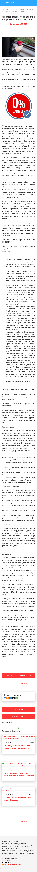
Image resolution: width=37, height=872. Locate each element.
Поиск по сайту (27, 846)
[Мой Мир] (10, 698)
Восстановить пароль (11, 846)
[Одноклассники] (7, 698)
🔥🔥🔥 (12, 864)
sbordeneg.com (8, 3)
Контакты (6, 842)
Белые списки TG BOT (18, 24)
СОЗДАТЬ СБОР (19, 709)
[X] (13, 698)
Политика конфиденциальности (14, 844)
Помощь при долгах (10, 851)
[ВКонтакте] (5, 698)
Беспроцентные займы (25, 853)
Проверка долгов (26, 851)
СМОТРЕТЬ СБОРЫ (18, 716)
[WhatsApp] (16, 698)
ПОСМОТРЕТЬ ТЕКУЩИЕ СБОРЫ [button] (19, 676)
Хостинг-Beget (6, 861)
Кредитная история (11, 848)
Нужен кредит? (8, 853)
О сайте (15, 842)
